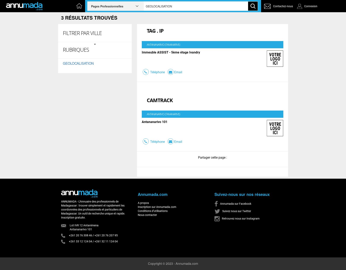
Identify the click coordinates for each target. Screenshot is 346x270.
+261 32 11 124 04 (106, 241)
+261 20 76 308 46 (80, 235)
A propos (143, 203)
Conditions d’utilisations (153, 211)
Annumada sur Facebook (235, 203)
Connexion (310, 6)
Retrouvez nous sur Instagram (240, 218)
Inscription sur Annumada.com (157, 207)
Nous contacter (147, 215)
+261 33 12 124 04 (80, 241)
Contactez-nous (283, 6)
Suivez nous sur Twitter (236, 211)
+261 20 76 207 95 (106, 235)
